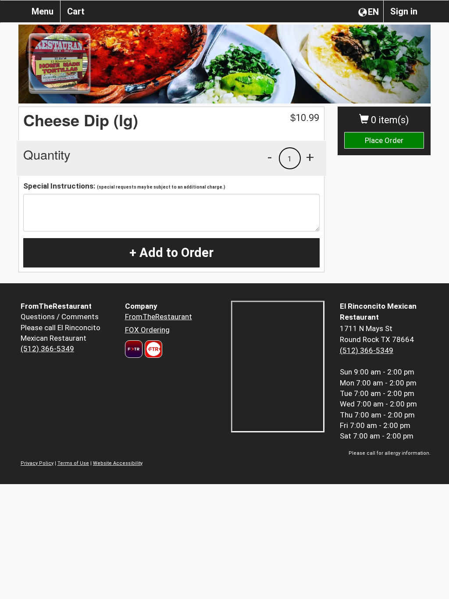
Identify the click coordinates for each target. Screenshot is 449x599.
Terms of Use (73, 463)
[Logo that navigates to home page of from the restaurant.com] (134, 349)
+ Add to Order (171, 252)
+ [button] (310, 157)
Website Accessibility (118, 463)
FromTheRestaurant (158, 316)
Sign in (403, 11)
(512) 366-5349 (47, 348)
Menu (42, 11)
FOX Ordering (147, 329)
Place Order (384, 140)
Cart (76, 11)
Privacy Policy (37, 463)
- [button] (269, 157)
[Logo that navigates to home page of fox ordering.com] (152, 349)
